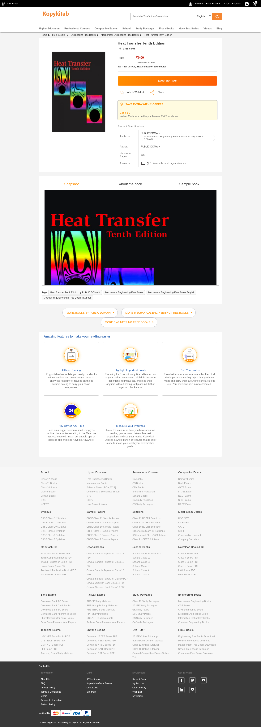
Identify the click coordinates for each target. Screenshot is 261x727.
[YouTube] (203, 681)
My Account (138, 683)
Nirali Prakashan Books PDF (55, 553)
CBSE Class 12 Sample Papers (103, 518)
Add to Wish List (135, 92)
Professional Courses (77, 28)
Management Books (97, 483)
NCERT (45, 504)
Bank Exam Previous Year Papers (58, 622)
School (126, 28)
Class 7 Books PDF (188, 557)
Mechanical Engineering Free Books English (171, 292)
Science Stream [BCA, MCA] (101, 487)
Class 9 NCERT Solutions (145, 539)
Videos (207, 28)
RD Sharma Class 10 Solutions (148, 531)
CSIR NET (183, 522)
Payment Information (51, 700)
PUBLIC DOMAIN (150, 133)
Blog (219, 28)
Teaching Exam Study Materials (57, 653)
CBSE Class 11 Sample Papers (103, 522)
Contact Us (44, 666)
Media (44, 696)
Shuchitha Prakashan (143, 491)
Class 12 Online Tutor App (146, 645)
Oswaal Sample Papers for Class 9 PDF (107, 578)
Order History (139, 687)
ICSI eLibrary (93, 679)
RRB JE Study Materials (99, 601)
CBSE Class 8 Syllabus (53, 535)
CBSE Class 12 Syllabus (53, 518)
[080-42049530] (247, 3)
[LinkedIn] (181, 690)
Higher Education (49, 28)
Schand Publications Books (146, 553)
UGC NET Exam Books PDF (55, 636)
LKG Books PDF (186, 570)
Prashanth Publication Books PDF (58, 570)
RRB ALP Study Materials (100, 618)
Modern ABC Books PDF (53, 574)
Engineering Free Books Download (196, 636)
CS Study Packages (142, 504)
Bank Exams (184, 483)
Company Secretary (188, 539)
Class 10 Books (49, 487)
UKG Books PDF (186, 574)
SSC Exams (184, 500)
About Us (45, 679)
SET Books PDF (49, 649)
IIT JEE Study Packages (144, 605)
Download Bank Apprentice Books (58, 614)
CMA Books (138, 487)
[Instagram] (192, 690)
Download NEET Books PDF (101, 640)
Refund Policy (48, 704)
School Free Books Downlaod (193, 649)
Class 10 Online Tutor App (146, 649)
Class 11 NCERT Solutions (146, 522)
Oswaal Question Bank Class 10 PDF (106, 587)
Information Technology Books (194, 618)
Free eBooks (166, 28)
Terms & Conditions (51, 692)
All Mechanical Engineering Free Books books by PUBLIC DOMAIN (174, 138)
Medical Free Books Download (194, 640)
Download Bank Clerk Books (56, 605)
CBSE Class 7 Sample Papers (102, 539)
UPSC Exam (184, 504)
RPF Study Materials (97, 614)
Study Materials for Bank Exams (57, 618)
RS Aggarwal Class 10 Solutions (149, 535)
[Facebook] (181, 681)
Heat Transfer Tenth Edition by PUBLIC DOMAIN (75, 292)
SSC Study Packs (141, 614)
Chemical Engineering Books (193, 622)
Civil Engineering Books (190, 609)
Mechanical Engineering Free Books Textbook (67, 297)
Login (227, 3)
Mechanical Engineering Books (194, 601)
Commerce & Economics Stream (103, 491)
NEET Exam (184, 496)
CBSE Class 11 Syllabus (53, 522)
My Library (137, 696)
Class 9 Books (48, 491)
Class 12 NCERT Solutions (146, 518)
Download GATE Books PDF (101, 649)
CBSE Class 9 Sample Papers (102, 531)
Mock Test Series (189, 28)
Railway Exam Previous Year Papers (106, 622)
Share (161, 92)
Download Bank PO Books (54, 601)
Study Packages (144, 28)
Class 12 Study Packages (145, 601)
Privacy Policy (48, 687)
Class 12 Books (49, 479)
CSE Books (184, 605)
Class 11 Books (49, 483)
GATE (181, 526)
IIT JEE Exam (185, 491)
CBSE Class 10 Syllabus (53, 526)
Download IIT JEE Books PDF (102, 636)
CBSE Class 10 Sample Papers (103, 526)
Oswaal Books (48, 496)
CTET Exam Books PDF (53, 640)
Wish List (137, 692)
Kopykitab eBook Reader (100, 683)
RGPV (90, 500)
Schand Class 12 (141, 557)
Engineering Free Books (83, 35)
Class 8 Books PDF (188, 553)
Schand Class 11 (141, 562)
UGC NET (183, 518)
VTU (89, 496)
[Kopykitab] (55, 13)
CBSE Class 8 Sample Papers (102, 535)
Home (44, 35)
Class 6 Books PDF (188, 562)
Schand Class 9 (140, 570)
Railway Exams (186, 479)
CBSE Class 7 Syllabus (53, 539)
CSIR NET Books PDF (52, 645)
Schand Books (140, 496)
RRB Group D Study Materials (102, 605)
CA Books (137, 479)
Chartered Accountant (189, 535)
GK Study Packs (140, 609)
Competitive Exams (106, 28)
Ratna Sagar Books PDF (53, 566)
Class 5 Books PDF (188, 566)
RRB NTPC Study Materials (101, 609)
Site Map (91, 692)
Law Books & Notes (97, 504)
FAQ (43, 683)
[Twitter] (192, 681)
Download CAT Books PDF (100, 653)
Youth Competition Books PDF (56, 557)
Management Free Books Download (197, 645)
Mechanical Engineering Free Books (120, 35)
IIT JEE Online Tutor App (145, 636)
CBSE (44, 500)
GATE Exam (184, 487)
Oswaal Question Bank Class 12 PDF (106, 583)
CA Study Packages (142, 500)
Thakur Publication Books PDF (56, 562)
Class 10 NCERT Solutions (146, 526)
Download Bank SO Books (54, 609)
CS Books (137, 483)
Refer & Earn (139, 679)
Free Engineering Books (99, 479)
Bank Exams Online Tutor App (147, 640)
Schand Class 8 (140, 574)
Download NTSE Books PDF (101, 645)
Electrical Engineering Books (193, 614)
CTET (181, 531)
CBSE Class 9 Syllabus (53, 531)
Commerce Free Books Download (195, 653)
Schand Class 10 (141, 566)
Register (236, 3)
